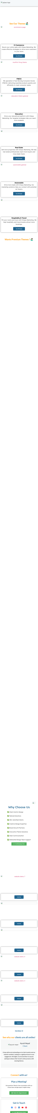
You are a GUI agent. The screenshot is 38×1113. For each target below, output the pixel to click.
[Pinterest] (26, 1107)
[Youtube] (22, 1107)
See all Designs (19, 56)
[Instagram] (15, 1107)
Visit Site (19, 897)
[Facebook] (12, 1107)
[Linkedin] (19, 1107)
